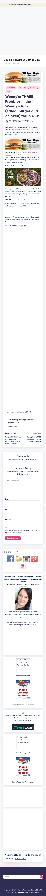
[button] (12, 426)
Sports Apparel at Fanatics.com (23, 705)
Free (8, 91)
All (20, 88)
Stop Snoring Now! (23, 676)
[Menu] (42, 61)
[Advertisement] (23, 31)
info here (28, 617)
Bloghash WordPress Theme (28, 892)
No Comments (29, 122)
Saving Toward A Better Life (22, 59)
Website (8, 520)
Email (7, 509)
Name (8, 499)
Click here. (20, 858)
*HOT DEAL (11, 88)
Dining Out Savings (31, 88)
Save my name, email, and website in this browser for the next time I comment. (22, 531)
